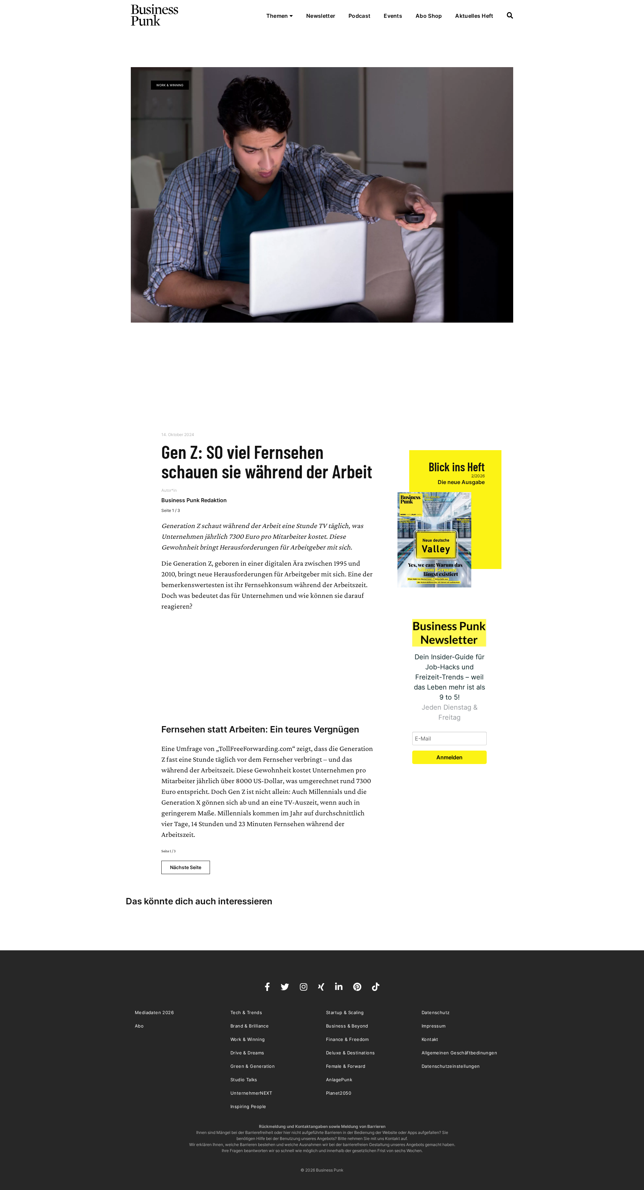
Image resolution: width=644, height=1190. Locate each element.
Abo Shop (429, 15)
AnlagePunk (339, 1079)
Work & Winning (169, 85)
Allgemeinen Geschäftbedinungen (459, 1052)
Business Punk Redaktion (194, 500)
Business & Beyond (347, 1026)
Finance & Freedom (347, 1039)
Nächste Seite (185, 867)
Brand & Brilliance (249, 1026)
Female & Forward (345, 1066)
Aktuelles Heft (474, 15)
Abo (139, 1026)
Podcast (359, 15)
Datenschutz (435, 1012)
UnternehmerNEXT (251, 1093)
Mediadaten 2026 (154, 1012)
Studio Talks (243, 1079)
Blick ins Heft (457, 466)
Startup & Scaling (345, 1012)
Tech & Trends (246, 1012)
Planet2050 (338, 1093)
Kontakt (430, 1039)
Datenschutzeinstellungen (451, 1066)
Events (393, 15)
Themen (277, 15)
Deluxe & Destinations (350, 1052)
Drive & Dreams (247, 1052)
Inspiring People (248, 1106)
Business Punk (155, 15)
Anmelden (449, 757)
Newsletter (320, 15)
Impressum (434, 1026)
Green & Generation (252, 1066)
